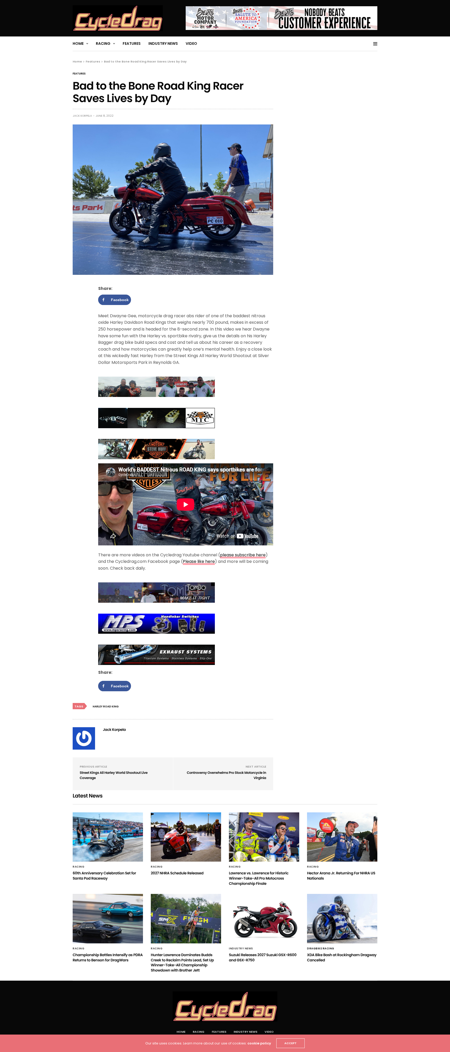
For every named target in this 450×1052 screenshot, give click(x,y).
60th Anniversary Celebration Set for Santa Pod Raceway (104, 875)
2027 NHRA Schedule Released (177, 873)
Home (78, 43)
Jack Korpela (82, 116)
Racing (103, 43)
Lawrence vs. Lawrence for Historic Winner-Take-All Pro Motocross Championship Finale (259, 878)
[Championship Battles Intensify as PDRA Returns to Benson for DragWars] (108, 918)
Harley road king (106, 706)
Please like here (199, 561)
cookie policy (259, 1043)
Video (191, 43)
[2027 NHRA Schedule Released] (186, 837)
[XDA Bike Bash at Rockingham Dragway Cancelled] (342, 918)
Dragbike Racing (320, 948)
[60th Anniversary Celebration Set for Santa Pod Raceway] (108, 837)
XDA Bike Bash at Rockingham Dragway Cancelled (342, 957)
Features (132, 43)
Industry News (163, 43)
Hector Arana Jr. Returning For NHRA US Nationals (341, 875)
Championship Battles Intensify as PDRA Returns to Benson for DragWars (108, 957)
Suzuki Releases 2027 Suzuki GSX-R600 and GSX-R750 (262, 957)
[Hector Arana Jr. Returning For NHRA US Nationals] (342, 837)
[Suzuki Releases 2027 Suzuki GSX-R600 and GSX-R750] (264, 918)
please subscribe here (243, 555)
